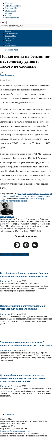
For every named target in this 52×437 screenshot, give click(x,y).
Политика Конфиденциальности (15, 431)
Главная (9, 3)
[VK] (17, 245)
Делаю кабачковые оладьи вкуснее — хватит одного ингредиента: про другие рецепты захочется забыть (23, 378)
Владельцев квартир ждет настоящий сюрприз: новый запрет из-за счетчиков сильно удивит (26, 194)
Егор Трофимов (7, 75)
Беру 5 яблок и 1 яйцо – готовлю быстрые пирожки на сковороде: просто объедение (24, 274)
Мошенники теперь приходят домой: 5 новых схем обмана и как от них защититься (26, 344)
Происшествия (12, 18)
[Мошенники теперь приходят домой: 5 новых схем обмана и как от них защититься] (8, 337)
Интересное (10, 10)
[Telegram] (26, 245)
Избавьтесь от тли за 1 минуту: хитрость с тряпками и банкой (22, 199)
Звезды (8, 13)
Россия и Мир (11, 8)
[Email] (35, 245)
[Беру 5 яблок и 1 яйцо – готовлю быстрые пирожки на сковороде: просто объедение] (8, 268)
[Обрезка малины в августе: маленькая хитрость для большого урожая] (8, 301)
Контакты (9, 414)
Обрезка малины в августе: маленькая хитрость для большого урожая (22, 307)
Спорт (8, 15)
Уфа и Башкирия (13, 6)
